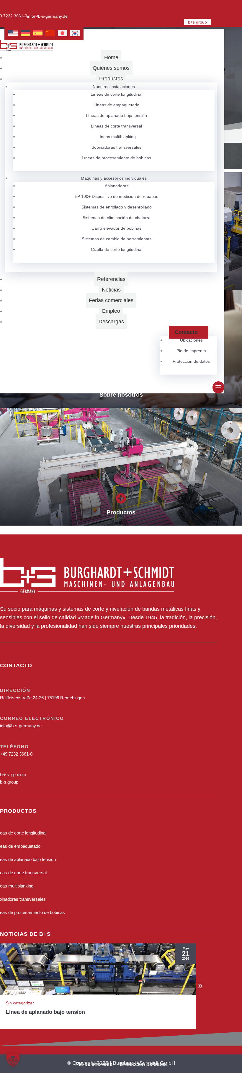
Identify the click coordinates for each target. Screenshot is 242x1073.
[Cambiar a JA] (62, 33)
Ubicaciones (191, 340)
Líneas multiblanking (116, 136)
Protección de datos (191, 361)
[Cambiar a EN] (13, 33)
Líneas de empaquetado (116, 104)
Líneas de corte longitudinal (116, 94)
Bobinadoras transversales (116, 147)
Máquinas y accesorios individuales (114, 178)
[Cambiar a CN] (50, 33)
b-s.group (9, 781)
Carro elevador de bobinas (116, 228)
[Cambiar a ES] (38, 33)
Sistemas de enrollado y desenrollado (116, 207)
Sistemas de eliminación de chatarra (117, 217)
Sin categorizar (20, 1003)
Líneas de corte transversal (116, 126)
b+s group (197, 22)
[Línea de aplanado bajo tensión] (98, 969)
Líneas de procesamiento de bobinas (116, 157)
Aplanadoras (116, 185)
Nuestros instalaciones (114, 86)
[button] (200, 986)
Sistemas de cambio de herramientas (116, 238)
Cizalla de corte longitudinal (116, 249)
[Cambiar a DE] (25, 33)
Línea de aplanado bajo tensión (45, 1012)
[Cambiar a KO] (75, 33)
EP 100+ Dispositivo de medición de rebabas (116, 196)
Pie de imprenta (191, 350)
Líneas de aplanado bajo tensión (116, 115)
